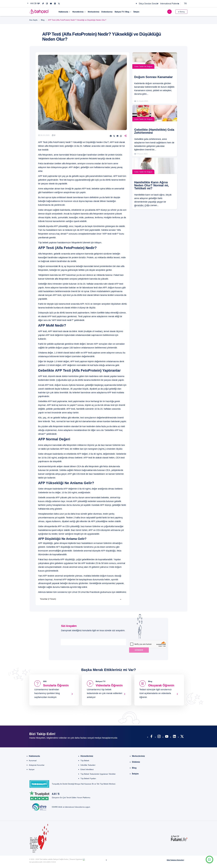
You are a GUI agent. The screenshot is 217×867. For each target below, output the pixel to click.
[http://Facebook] (151, 737)
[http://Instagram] (159, 737)
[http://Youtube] (167, 737)
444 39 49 (34, 3)
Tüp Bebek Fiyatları (88, 778)
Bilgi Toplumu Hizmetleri (175, 860)
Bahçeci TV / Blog (122, 12)
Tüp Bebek (84, 761)
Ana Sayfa (33, 20)
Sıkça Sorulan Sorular (148, 4)
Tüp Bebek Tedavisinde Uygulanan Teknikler (98, 774)
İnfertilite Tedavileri (87, 765)
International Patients (169, 4)
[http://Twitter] (182, 737)
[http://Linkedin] (174, 737)
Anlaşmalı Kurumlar (36, 765)
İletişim (136, 12)
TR (185, 4)
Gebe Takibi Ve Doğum (143, 66)
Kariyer (32, 769)
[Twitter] (59, 3)
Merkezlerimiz (93, 12)
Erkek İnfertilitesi (87, 769)
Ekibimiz (136, 762)
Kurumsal (32, 761)
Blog (42, 20)
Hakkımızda (63, 12)
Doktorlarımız (107, 12)
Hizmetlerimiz (78, 12)
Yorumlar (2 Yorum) (48, 599)
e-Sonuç (181, 12)
